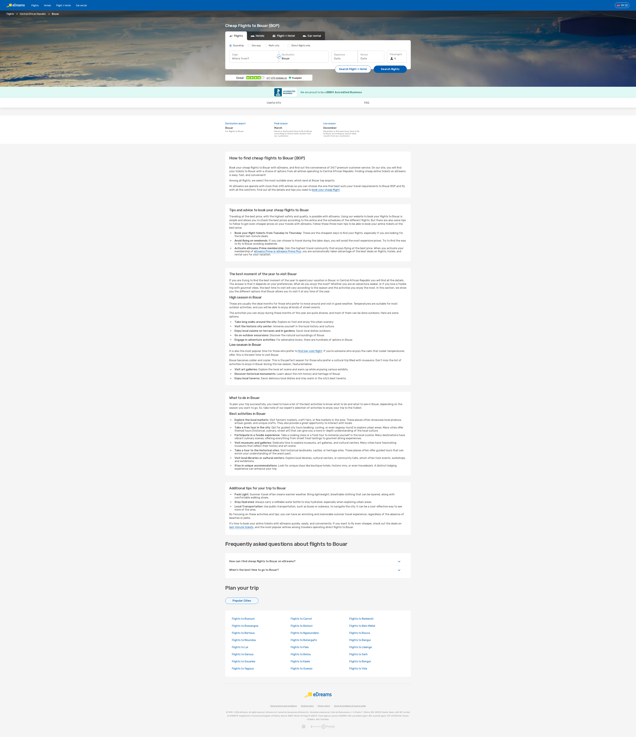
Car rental (81, 5)
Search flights (390, 69)
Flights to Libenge (360, 647)
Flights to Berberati (361, 618)
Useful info (274, 102)
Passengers (396, 54)
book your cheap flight (326, 189)
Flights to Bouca (359, 633)
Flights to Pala (300, 647)
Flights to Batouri (302, 625)
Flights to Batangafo (304, 640)
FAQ (366, 102)
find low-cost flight (310, 351)
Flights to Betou (301, 654)
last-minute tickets (241, 527)
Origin (235, 54)
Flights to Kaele (300, 661)
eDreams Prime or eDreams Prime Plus (277, 251)
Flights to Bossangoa (245, 625)
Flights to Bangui (360, 640)
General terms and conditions (283, 706)
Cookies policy (307, 706)
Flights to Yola (358, 668)
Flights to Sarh (358, 654)
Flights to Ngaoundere (305, 633)
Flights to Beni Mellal (362, 625)
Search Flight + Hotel (353, 69)
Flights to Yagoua (243, 668)
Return (364, 54)
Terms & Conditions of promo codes (350, 706)
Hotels (47, 5)
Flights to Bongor (360, 661)
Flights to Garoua (242, 654)
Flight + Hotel (63, 5)
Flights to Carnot (301, 618)
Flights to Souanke (243, 661)
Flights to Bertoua (243, 633)
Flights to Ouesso (301, 668)
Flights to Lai (240, 647)
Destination (288, 54)
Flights (35, 5)
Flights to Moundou (244, 640)
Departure (339, 54)
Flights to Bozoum (243, 618)
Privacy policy (324, 706)
